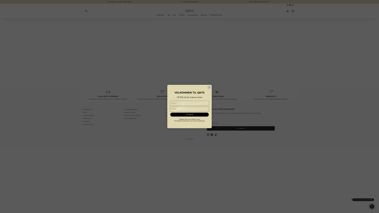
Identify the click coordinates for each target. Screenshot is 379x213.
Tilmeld (189, 114)
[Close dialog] (209, 87)
